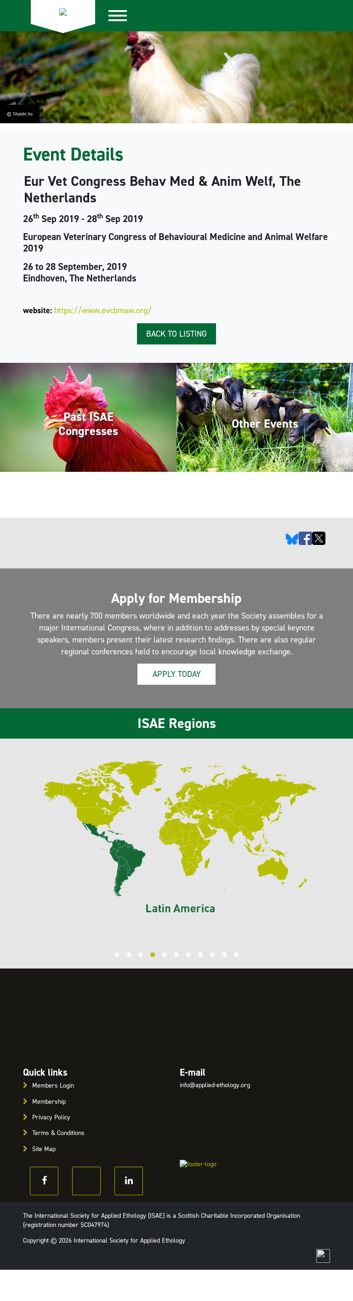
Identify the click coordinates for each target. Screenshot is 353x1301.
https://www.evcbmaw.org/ (103, 310)
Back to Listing (176, 333)
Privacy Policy (51, 1117)
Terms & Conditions (58, 1133)
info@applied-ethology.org (215, 1085)
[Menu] (122, 15)
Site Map (44, 1149)
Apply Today (177, 674)
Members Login (53, 1085)
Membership (49, 1101)
